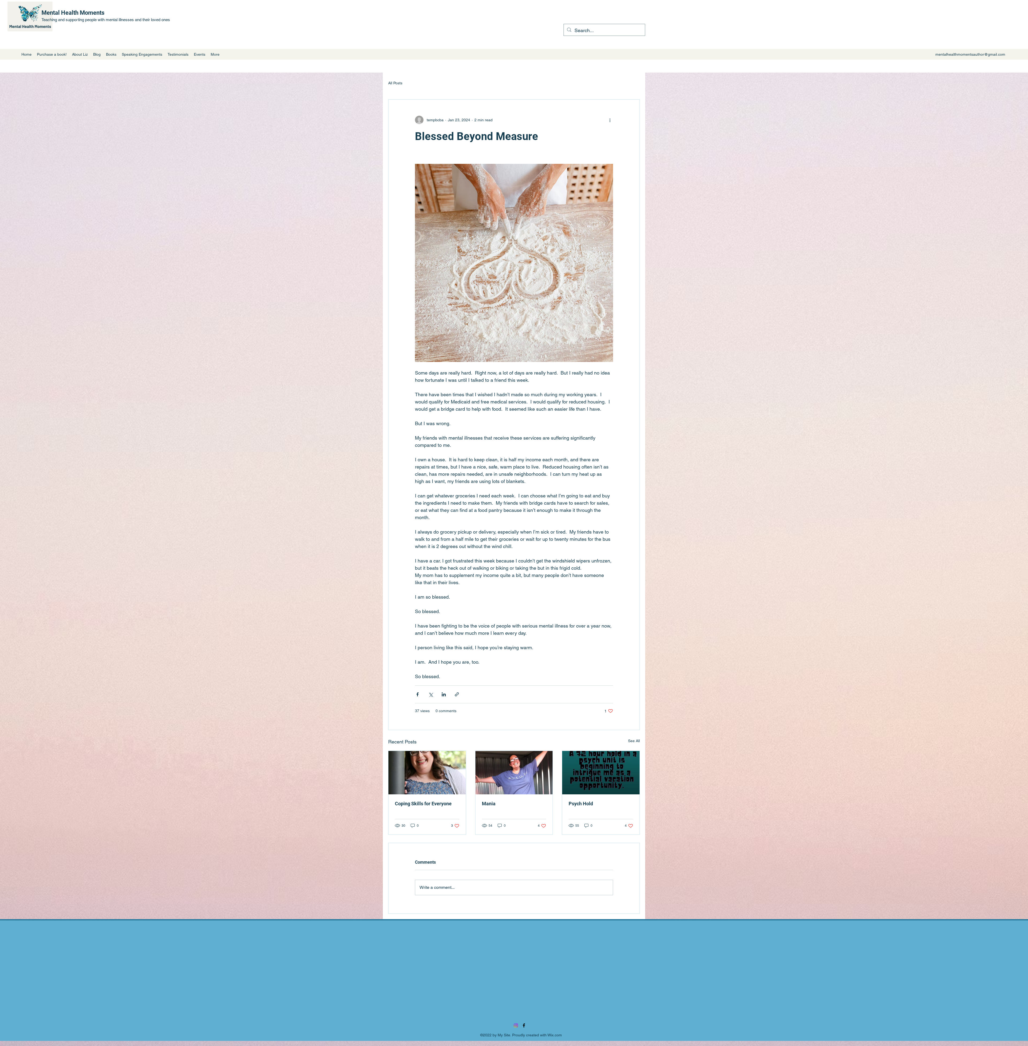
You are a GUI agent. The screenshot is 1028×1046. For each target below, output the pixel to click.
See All (634, 741)
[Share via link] (456, 694)
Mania (489, 803)
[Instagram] (516, 1025)
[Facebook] (524, 1025)
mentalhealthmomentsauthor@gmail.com (970, 54)
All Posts (395, 83)
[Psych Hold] (601, 772)
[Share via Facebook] (417, 694)
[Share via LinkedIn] (443, 694)
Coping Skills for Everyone (423, 803)
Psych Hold (581, 803)
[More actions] (610, 120)
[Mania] (514, 772)
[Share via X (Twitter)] (430, 694)
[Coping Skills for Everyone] (427, 772)
